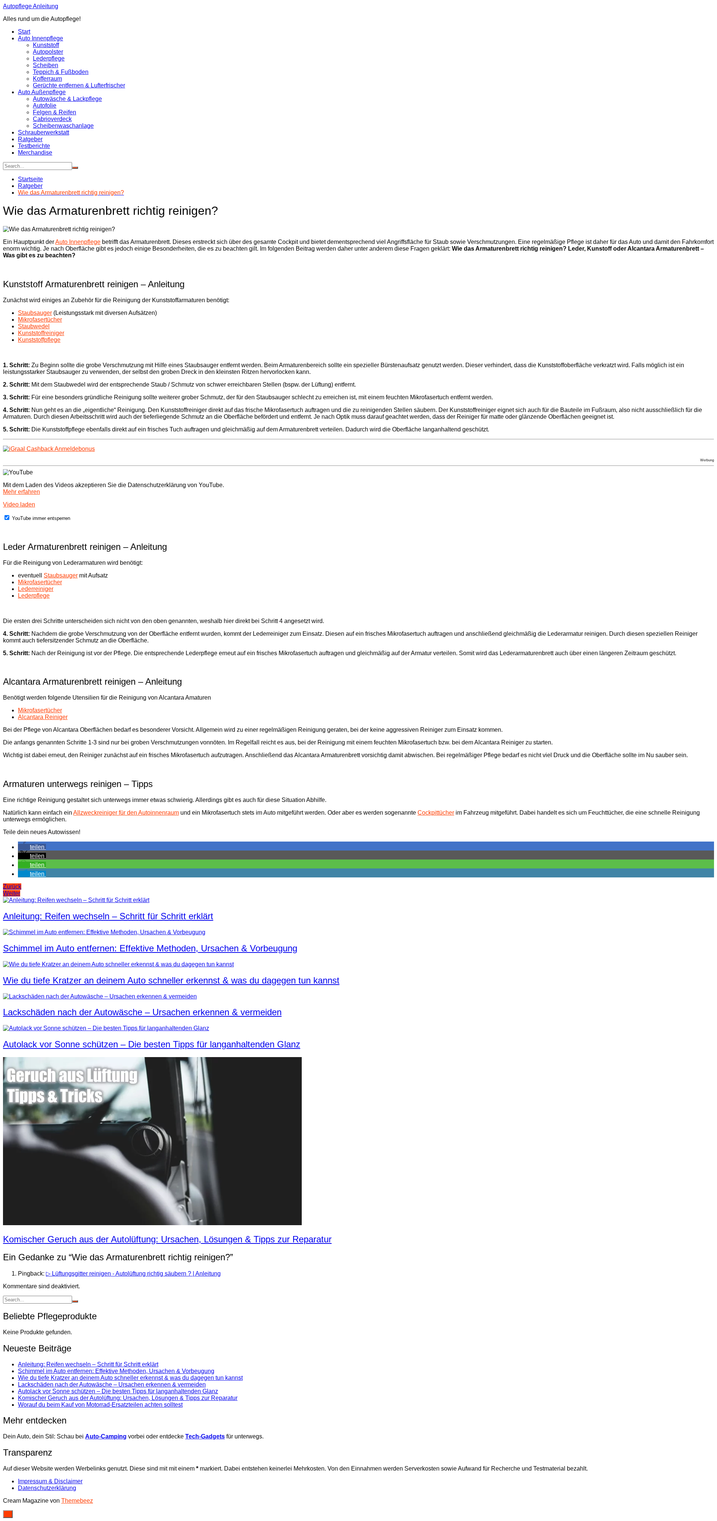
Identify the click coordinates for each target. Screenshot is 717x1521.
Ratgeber (30, 139)
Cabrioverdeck (52, 119)
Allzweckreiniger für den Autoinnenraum (126, 812)
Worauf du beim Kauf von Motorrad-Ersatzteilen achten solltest (100, 1404)
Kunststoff (46, 45)
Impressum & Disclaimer (50, 1481)
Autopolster (48, 52)
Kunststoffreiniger (41, 333)
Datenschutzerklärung (47, 1488)
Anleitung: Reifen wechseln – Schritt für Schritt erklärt (108, 916)
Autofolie (44, 105)
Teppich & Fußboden (61, 72)
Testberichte (34, 146)
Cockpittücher (436, 812)
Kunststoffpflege (39, 340)
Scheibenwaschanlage (63, 126)
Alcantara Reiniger (43, 717)
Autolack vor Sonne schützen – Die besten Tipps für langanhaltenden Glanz (151, 1044)
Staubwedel (34, 326)
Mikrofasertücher (40, 319)
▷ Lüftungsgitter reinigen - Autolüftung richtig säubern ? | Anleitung (133, 1273)
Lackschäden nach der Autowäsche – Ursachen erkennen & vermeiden (142, 1012)
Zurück (12, 886)
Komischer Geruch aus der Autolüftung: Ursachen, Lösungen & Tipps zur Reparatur (167, 1239)
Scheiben (45, 65)
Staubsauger (35, 313)
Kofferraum (47, 78)
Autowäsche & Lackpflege (67, 99)
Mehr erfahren (21, 492)
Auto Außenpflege (42, 92)
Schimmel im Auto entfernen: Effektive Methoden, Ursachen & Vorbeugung (150, 948)
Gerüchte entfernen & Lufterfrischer (79, 85)
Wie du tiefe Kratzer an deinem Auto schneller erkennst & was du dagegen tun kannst (171, 980)
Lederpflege (49, 58)
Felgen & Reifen (54, 112)
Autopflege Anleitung (30, 6)
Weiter (11, 893)
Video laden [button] (19, 504)
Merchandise (35, 152)
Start (24, 31)
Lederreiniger (35, 589)
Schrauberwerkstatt (43, 132)
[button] (32, 847)
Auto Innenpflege (40, 38)
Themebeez (77, 1500)
